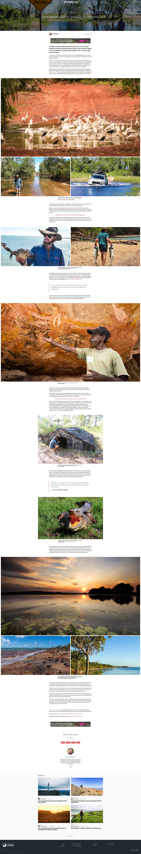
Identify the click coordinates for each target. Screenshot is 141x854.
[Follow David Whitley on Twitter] (70, 767)
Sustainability (78, 846)
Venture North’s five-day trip (55, 709)
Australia (70, 12)
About (63, 845)
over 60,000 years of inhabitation (74, 279)
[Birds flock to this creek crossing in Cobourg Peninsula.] (70, 117)
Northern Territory (55, 72)
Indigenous (68, 742)
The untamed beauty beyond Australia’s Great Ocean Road (52, 801)
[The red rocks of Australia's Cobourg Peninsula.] (35, 655)
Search (112, 845)
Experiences (73, 824)
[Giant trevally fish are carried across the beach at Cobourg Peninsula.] (105, 246)
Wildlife (78, 742)
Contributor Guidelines (76, 843)
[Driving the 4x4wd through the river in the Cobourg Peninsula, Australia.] (105, 176)
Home (63, 843)
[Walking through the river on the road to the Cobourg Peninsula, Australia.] (35, 176)
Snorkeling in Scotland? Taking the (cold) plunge (86, 828)
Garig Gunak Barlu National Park (77, 713)
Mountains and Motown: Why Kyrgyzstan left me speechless (86, 801)
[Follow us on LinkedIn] (91, 34)
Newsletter (95, 845)
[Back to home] (70, 2)
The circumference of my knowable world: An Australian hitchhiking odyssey (52, 828)
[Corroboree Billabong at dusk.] (70, 596)
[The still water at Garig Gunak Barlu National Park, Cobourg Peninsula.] (105, 655)
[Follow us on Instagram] (137, 850)
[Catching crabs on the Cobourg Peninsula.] (35, 246)
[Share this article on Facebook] (85, 34)
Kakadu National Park (63, 713)
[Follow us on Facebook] (131, 850)
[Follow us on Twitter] (134, 850)
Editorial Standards (77, 845)
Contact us (95, 843)
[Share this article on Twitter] (88, 34)
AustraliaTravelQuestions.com (75, 716)
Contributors (61, 846)
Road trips (73, 742)
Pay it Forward (111, 843)
